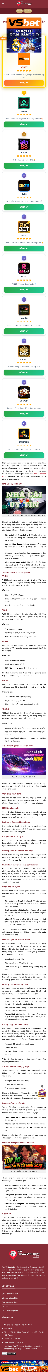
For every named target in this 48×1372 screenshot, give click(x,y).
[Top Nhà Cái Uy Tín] (24, 4)
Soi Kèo (19, 11)
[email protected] (16, 1342)
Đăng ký (24, 83)
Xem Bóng (28, 11)
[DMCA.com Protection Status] (9, 1353)
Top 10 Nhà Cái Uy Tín (10, 1267)
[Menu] (3, 4)
